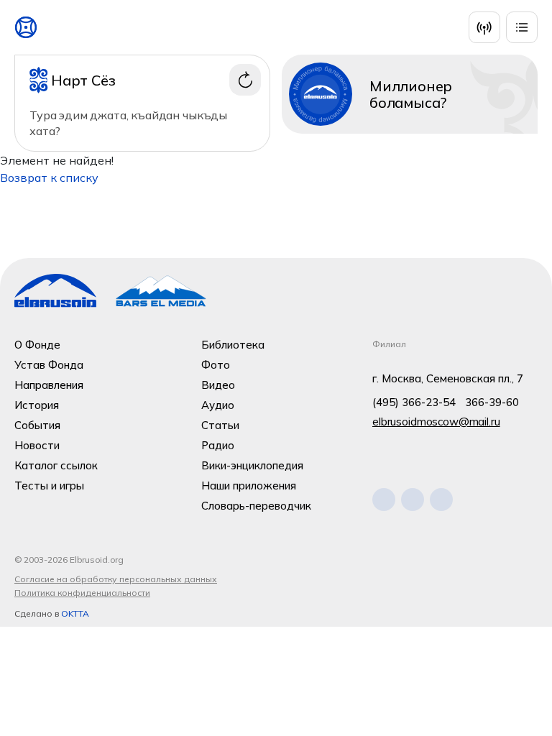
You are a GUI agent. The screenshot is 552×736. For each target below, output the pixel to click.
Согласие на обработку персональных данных (115, 579)
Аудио (217, 405)
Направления (48, 385)
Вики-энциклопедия (252, 465)
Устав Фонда (48, 365)
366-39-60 (492, 402)
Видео (218, 385)
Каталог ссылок (56, 465)
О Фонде (37, 344)
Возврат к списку (49, 177)
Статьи (220, 425)
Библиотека (232, 344)
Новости (37, 445)
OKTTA (75, 613)
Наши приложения (248, 485)
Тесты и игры (49, 485)
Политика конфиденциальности (82, 592)
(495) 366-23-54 (414, 402)
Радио (217, 445)
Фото (215, 365)
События (37, 425)
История (36, 405)
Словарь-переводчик (256, 505)
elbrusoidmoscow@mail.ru (436, 421)
